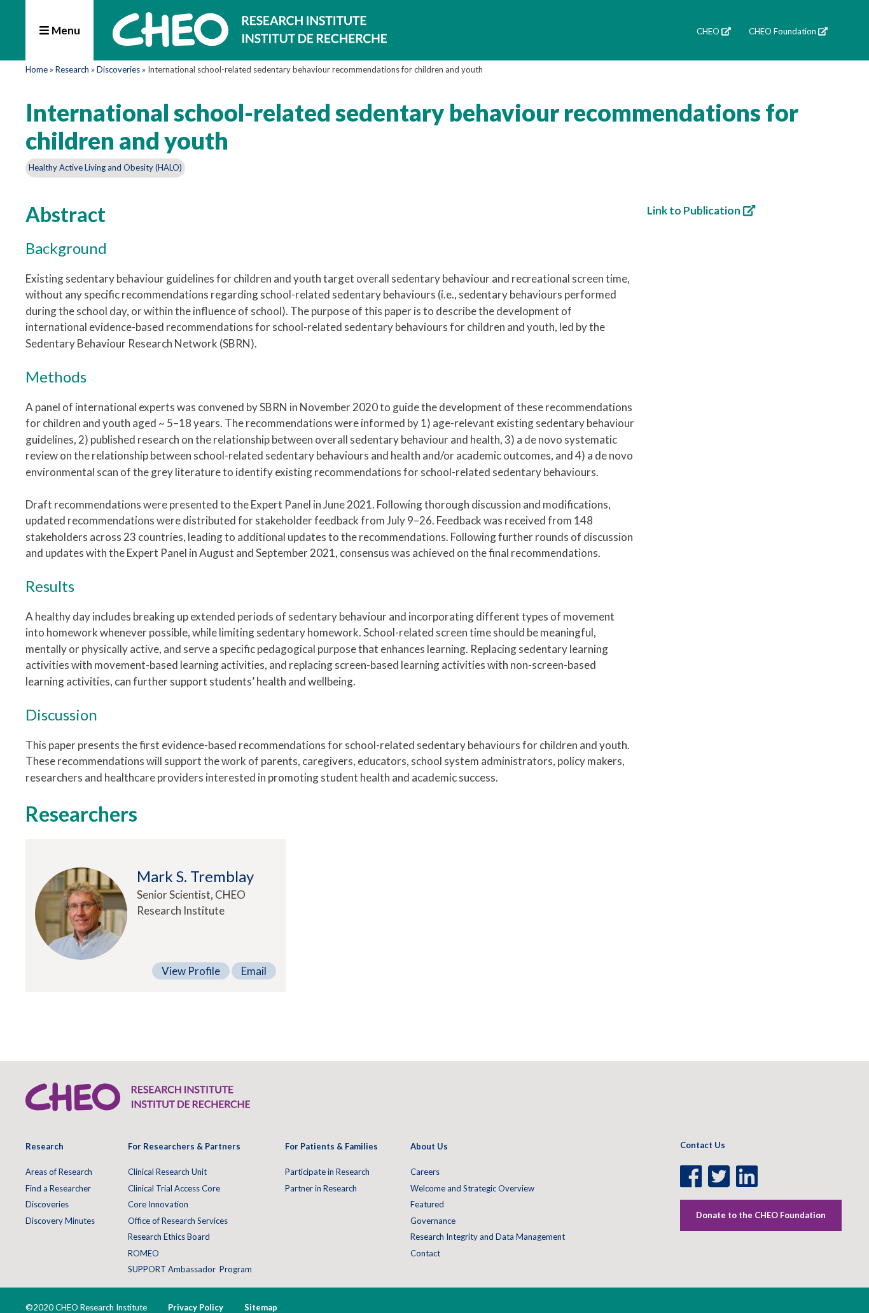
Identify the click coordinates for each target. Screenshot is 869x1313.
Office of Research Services (178, 1221)
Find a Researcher (58, 1188)
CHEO (708, 31)
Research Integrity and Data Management (487, 1237)
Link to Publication (693, 210)
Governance (432, 1221)
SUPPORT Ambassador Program (190, 1269)
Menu (65, 30)
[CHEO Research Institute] (250, 43)
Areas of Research (58, 1172)
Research (72, 69)
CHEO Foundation (782, 31)
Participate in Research (327, 1172)
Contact (425, 1253)
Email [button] (254, 971)
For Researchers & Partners (184, 1146)
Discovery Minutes (60, 1221)
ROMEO (143, 1253)
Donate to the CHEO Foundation (761, 1215)
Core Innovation (158, 1204)
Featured (427, 1204)
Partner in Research (321, 1188)
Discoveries (118, 69)
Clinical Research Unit (167, 1172)
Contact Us (702, 1145)
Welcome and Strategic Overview (472, 1188)
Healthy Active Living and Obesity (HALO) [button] (105, 167)
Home (36, 69)
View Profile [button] (191, 971)
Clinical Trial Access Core (174, 1188)
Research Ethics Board (169, 1237)
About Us (429, 1146)
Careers (425, 1172)
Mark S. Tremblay (195, 876)
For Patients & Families (331, 1146)
